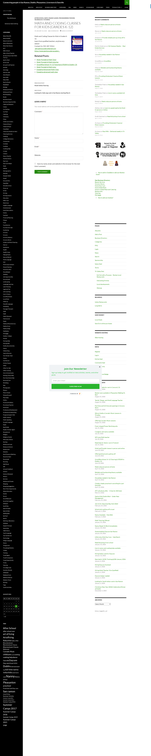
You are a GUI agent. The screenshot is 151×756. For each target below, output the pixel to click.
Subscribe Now (75, 386)
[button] (75, 368)
